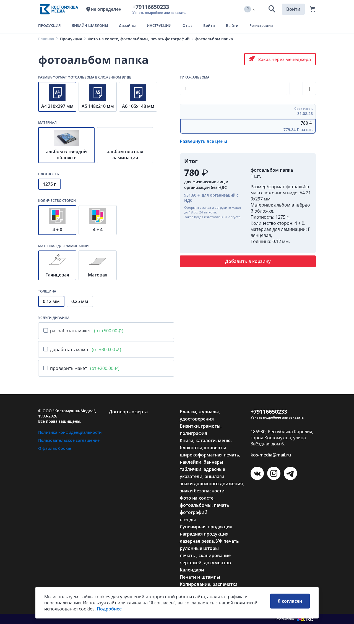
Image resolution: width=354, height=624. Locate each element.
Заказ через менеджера (284, 59)
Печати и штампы (200, 577)
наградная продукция (204, 534)
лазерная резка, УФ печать (209, 541)
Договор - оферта (128, 412)
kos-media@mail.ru (271, 455)
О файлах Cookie (54, 448)
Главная (46, 38)
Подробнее (109, 609)
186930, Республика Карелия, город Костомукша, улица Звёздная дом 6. (282, 438)
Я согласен (290, 601)
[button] (271, 9)
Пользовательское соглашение (69, 440)
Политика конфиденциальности (69, 432)
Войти (293, 9)
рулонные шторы (199, 548)
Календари (192, 570)
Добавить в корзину (248, 261)
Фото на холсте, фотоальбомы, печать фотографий (138, 38)
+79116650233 (152, 7)
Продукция (71, 38)
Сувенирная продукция (206, 527)
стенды (188, 519)
